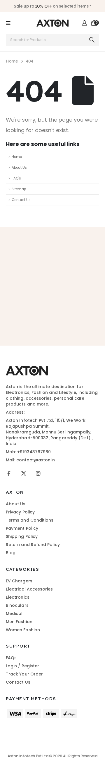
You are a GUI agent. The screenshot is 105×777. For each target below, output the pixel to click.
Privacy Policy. (57, 318)
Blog (10, 553)
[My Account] (84, 23)
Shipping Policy (22, 536)
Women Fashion (23, 630)
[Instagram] (38, 473)
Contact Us (21, 200)
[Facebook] (9, 473)
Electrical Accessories (29, 589)
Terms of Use (84, 312)
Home (17, 156)
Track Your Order (24, 674)
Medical (14, 613)
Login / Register (22, 666)
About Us (19, 167)
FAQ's (16, 178)
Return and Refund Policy (33, 544)
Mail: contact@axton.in (30, 460)
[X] (23, 473)
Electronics (17, 597)
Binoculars (17, 605)
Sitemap (19, 189)
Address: (15, 412)
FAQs (11, 658)
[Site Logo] (52, 23)
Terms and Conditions (29, 520)
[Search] (92, 40)
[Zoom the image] (27, 369)
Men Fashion (19, 622)
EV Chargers (19, 581)
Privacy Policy (20, 512)
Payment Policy (22, 528)
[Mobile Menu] (8, 23)
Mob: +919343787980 (28, 452)
